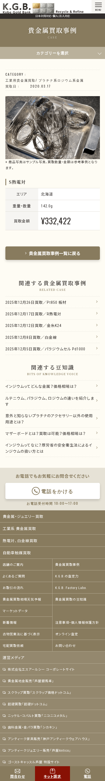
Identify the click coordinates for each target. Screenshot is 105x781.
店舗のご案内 (13, 564)
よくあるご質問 (14, 576)
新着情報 (10, 622)
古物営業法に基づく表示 (21, 634)
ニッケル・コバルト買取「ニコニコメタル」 (38, 715)
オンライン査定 (66, 634)
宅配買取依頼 (13, 645)
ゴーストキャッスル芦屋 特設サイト (34, 761)
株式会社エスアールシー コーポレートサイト (41, 669)
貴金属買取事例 (67, 564)
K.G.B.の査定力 (67, 576)
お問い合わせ (65, 645)
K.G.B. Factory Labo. (71, 587)
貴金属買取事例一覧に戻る (54, 253)
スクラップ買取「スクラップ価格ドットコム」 (40, 692)
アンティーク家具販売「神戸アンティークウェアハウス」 (49, 738)
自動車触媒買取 (17, 552)
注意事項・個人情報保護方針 (77, 622)
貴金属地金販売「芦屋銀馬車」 (31, 680)
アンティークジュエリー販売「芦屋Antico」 (39, 750)
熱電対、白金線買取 (20, 540)
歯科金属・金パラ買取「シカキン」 (33, 727)
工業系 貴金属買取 (19, 528)
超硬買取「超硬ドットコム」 (28, 704)
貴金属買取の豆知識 (71, 599)
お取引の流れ (13, 587)
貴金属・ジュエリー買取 (23, 516)
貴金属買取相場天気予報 (22, 599)
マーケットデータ (15, 610)
